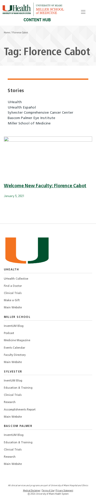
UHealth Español (22, 107)
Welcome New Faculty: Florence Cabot (45, 186)
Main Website (13, 307)
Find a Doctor (13, 286)
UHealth (15, 102)
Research (10, 402)
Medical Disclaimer (31, 490)
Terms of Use (48, 490)
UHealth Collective (16, 279)
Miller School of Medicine (29, 123)
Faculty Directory (15, 355)
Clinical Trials (13, 293)
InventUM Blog (14, 326)
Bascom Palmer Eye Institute (31, 118)
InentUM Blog (13, 380)
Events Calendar (14, 348)
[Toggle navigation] (83, 12)
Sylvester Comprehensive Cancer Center (40, 112)
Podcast (9, 333)
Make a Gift (12, 300)
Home (7, 32)
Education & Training (18, 388)
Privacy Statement (64, 490)
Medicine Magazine (17, 340)
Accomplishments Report (20, 409)
